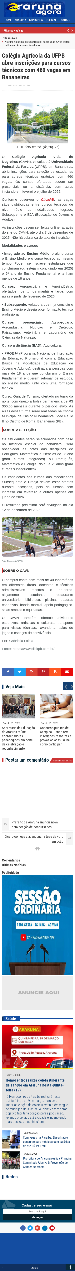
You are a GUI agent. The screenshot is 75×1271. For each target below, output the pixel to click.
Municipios (36, 20)
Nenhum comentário (19, 85)
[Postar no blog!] (55, 672)
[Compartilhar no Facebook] (8, 672)
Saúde (10, 1018)
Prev (68, 32)
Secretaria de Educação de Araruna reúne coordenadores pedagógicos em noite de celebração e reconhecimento (18, 738)
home (8, 20)
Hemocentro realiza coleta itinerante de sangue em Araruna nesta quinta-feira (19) (35, 1085)
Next (72, 32)
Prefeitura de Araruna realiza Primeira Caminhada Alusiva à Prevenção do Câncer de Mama (47, 1162)
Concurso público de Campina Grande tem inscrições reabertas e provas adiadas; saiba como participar (56, 736)
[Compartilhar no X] (20, 672)
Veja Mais (15, 687)
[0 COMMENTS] (17, 37)
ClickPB (47, 199)
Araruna (20, 20)
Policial (51, 20)
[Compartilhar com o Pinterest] (43, 672)
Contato (65, 20)
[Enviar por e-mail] (67, 672)
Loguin (34, 1267)
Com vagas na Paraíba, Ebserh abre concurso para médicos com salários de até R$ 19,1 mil (46, 1142)
